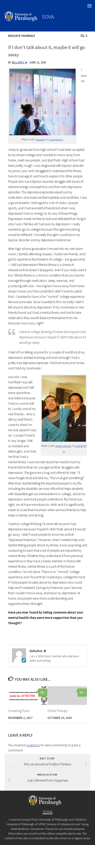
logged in (33, 745)
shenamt (40, 139)
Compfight (55, 139)
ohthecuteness (63, 445)
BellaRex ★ (19, 62)
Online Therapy (58, 711)
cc (62, 139)
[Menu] (89, 5)
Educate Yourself (21, 36)
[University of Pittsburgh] (21, 20)
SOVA (48, 16)
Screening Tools (18, 711)
